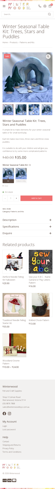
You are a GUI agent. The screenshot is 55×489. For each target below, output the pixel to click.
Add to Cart (36, 198)
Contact (6, 441)
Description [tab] (9, 220)
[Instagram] (9, 413)
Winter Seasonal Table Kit (17, 164)
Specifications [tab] (11, 226)
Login (5, 426)
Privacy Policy (8, 448)
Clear (6, 186)
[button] (48, 56)
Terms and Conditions (12, 452)
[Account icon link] (44, 6)
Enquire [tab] (7, 233)
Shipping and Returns (12, 445)
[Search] (49, 14)
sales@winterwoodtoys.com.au (16, 407)
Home (5, 42)
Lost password (9, 429)
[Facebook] (4, 413)
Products (14, 42)
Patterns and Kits (27, 42)
